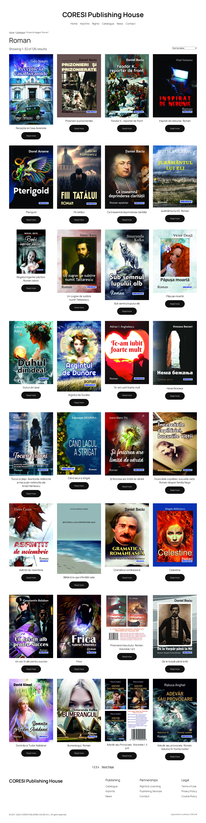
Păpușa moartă (175, 296)
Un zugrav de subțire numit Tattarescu (79, 297)
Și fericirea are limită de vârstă (127, 479)
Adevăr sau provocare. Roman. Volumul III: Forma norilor (174, 747)
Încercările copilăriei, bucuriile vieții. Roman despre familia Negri (174, 480)
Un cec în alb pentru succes (31, 661)
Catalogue (20, 32)
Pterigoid (31, 212)
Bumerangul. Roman (79, 745)
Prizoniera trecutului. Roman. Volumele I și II (127, 647)
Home (11, 32)
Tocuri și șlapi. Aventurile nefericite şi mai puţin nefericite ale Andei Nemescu (31, 482)
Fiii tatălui (79, 212)
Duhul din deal (31, 387)
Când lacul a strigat (79, 478)
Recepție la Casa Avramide (31, 128)
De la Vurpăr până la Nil (175, 661)
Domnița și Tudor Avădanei (31, 745)
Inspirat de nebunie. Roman (175, 120)
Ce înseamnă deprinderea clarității (127, 212)
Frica (79, 661)
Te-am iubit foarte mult (127, 387)
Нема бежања (175, 388)
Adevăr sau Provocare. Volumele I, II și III (127, 746)
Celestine (174, 570)
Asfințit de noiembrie (31, 570)
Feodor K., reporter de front (127, 120)
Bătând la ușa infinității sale (79, 577)
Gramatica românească (127, 570)
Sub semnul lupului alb (127, 303)
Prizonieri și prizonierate (79, 120)
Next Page (108, 767)
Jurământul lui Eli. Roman (175, 211)
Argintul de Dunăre (79, 395)
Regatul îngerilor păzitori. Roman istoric (31, 278)
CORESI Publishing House (103, 14)
